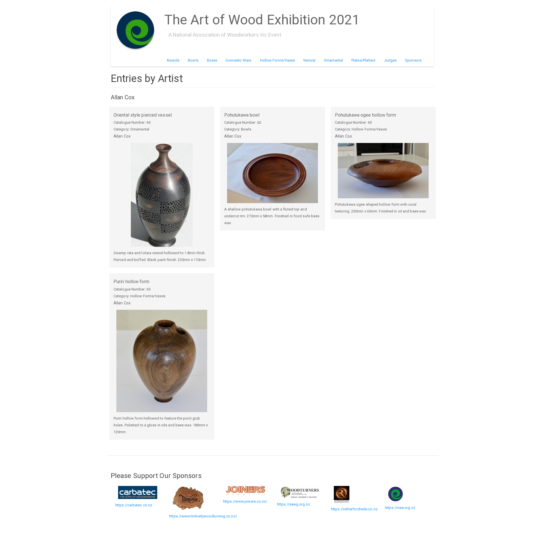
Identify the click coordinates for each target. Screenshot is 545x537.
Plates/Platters (363, 60)
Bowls (193, 60)
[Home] (137, 30)
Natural (309, 60)
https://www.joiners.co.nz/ (245, 501)
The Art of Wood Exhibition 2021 (262, 18)
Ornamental (333, 60)
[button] (162, 195)
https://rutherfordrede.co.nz (354, 509)
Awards (173, 60)
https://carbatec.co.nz (133, 505)
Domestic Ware (238, 60)
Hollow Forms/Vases (277, 60)
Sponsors (413, 60)
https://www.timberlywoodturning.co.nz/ (203, 516)
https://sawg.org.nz (293, 504)
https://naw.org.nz (400, 508)
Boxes (212, 60)
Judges (390, 60)
